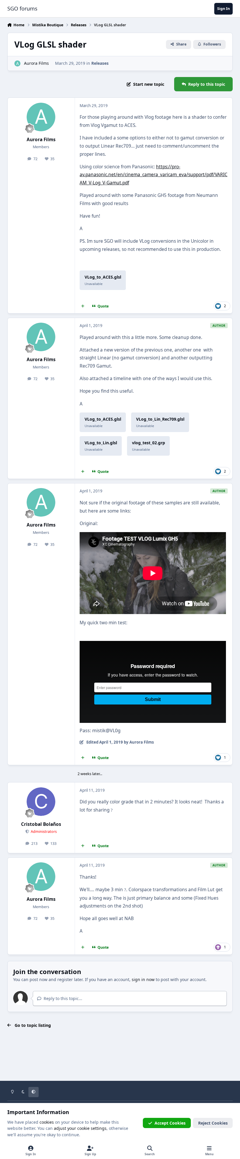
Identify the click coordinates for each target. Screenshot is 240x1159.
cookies (47, 1122)
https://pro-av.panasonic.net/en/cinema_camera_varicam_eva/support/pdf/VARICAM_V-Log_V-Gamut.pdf (153, 175)
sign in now (143, 979)
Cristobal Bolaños (41, 824)
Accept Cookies (170, 1123)
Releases (100, 63)
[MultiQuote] (82, 306)
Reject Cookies (213, 1123)
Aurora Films (36, 63)
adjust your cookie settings (80, 1128)
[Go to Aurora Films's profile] (17, 63)
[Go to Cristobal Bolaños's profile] (41, 801)
